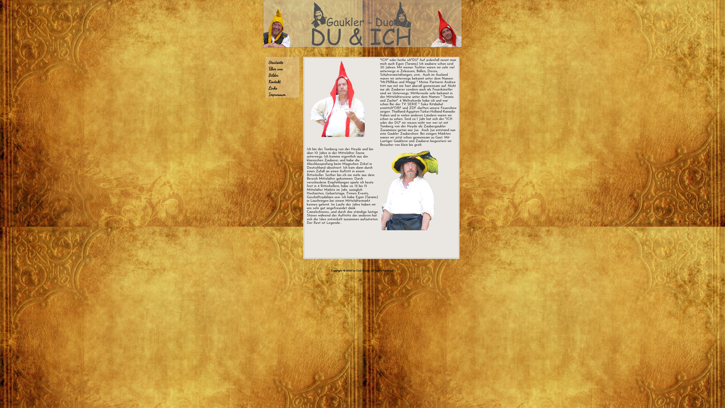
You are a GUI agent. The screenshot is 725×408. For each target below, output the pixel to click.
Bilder (273, 75)
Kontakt (275, 81)
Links (273, 88)
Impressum (277, 94)
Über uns (276, 68)
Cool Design (363, 271)
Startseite (276, 62)
